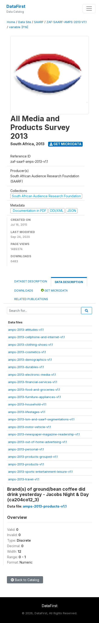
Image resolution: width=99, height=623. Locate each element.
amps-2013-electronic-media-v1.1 (32, 374)
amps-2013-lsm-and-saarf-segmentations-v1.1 (41, 419)
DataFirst (15, 6)
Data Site (24, 22)
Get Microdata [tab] (56, 290)
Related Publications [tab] (31, 299)
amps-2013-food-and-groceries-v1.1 (34, 389)
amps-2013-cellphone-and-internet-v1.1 (36, 337)
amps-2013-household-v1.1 (27, 404)
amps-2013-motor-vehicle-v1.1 (29, 427)
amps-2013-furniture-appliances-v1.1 (34, 397)
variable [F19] (18, 27)
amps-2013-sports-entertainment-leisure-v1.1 (40, 471)
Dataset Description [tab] (30, 281)
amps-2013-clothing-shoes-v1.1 (30, 344)
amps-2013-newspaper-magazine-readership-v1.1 (44, 434)
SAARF (39, 22)
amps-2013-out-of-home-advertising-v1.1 (37, 442)
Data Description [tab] (69, 282)
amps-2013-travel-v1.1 (23, 479)
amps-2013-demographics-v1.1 (30, 359)
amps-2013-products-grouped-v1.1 (33, 456)
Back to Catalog (26, 580)
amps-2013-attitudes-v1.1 (26, 329)
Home (11, 22)
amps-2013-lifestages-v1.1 (26, 412)
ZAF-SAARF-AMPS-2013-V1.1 (67, 22)
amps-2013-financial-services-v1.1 (32, 382)
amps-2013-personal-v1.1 (26, 449)
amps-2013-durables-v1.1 (26, 367)
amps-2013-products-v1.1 (26, 464)
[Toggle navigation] (89, 8)
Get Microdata (67, 144)
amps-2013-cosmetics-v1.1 (27, 352)
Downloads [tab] (23, 290)
